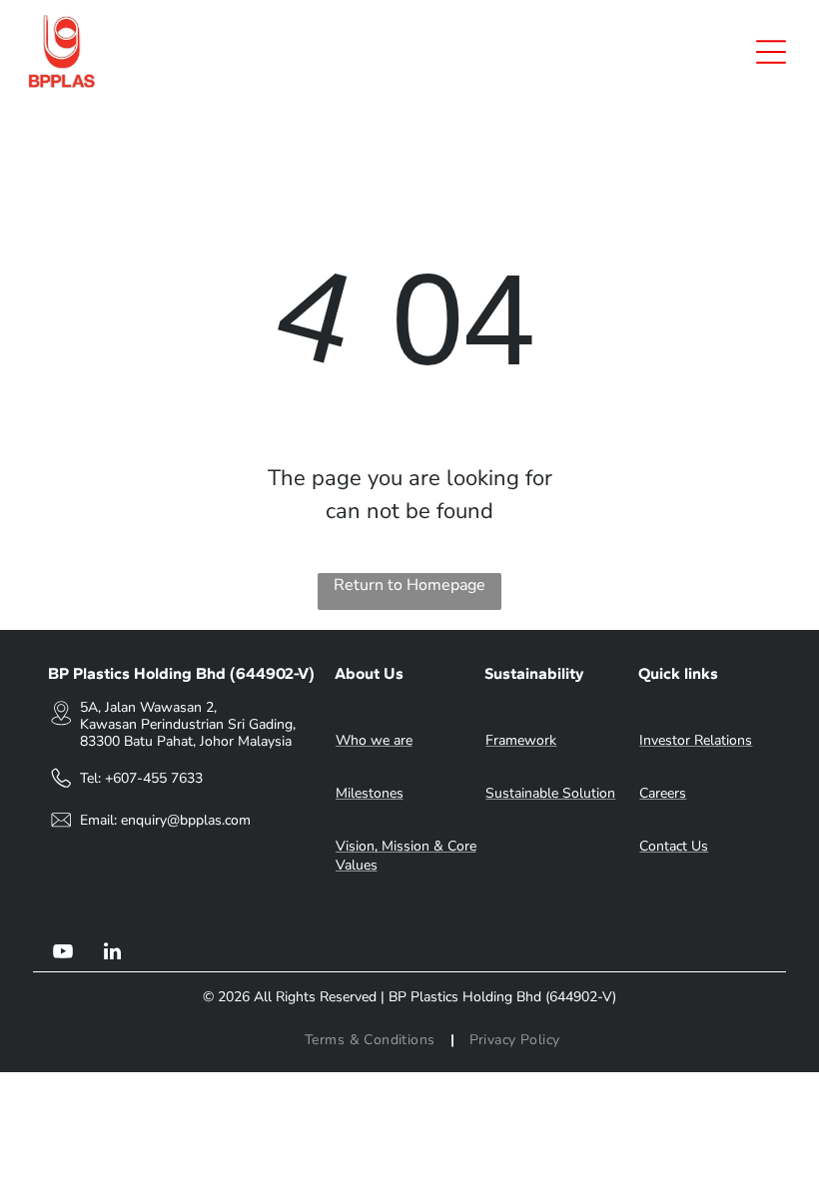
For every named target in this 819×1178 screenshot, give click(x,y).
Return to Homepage (409, 585)
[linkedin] (113, 953)
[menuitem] (372, 1039)
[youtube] (63, 953)
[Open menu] (771, 52)
